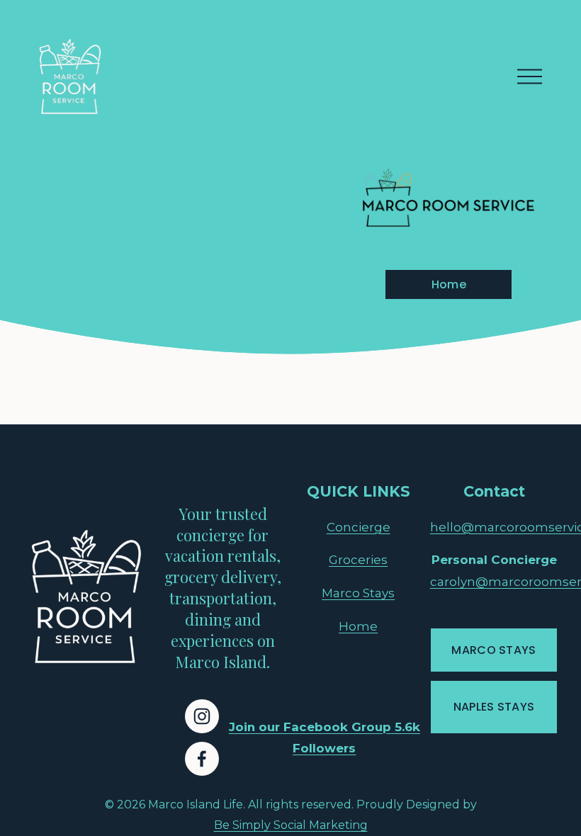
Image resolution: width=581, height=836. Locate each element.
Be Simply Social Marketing (291, 825)
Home (448, 284)
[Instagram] (202, 716)
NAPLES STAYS (494, 707)
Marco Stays (358, 593)
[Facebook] (202, 759)
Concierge (358, 527)
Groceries (358, 560)
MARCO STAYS (493, 650)
